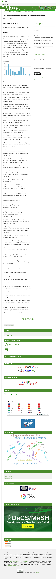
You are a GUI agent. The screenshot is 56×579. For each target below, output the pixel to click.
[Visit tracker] (28, 427)
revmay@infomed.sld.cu (14, 565)
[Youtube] (33, 320)
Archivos (9, 11)
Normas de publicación (14, 344)
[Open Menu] (2, 7)
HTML (43, 23)
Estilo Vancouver (13, 349)
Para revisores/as (8, 478)
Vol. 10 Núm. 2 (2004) (17, 11)
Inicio (4, 11)
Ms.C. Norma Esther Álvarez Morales (18, 561)
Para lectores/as (8, 474)
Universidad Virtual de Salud (33, 1)
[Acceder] (28, 385)
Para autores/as (8, 476)
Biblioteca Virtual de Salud (47, 1)
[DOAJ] (28, 368)
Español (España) (8, 335)
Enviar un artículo (9, 325)
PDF (37, 23)
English (6, 333)
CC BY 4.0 (37, 572)
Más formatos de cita (39, 47)
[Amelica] (35, 368)
